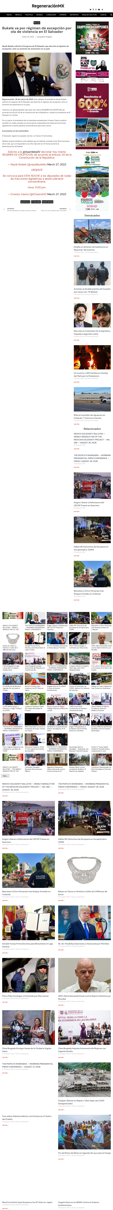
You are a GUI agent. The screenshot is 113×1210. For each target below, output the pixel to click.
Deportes (74, 15)
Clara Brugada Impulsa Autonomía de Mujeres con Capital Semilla (35, 668)
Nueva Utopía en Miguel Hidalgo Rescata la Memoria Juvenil (57, 708)
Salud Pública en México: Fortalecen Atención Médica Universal (100, 708)
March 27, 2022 (56, 164)
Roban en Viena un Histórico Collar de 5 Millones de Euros (10, 647)
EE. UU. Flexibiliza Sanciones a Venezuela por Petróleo (57, 647)
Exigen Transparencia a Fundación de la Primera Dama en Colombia (78, 728)
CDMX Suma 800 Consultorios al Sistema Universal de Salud (78, 708)
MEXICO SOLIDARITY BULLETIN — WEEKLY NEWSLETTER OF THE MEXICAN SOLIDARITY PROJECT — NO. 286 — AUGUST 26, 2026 (11, 627)
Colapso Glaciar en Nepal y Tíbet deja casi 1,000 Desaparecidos (79, 668)
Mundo (39, 15)
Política (29, 15)
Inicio (9, 15)
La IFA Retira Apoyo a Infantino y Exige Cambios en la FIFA (12, 708)
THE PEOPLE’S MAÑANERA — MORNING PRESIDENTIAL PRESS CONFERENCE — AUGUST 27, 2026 (57, 668)
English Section (89, 15)
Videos (103, 15)
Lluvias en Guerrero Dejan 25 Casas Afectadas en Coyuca (34, 708)
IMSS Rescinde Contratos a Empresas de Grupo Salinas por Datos (35, 728)
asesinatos (25, 202)
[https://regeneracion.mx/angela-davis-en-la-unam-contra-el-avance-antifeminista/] (56, 680)
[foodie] (92, 82)
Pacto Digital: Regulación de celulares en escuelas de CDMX (13, 749)
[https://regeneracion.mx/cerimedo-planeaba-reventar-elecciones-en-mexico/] (34, 761)
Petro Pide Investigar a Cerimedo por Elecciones (78, 647)
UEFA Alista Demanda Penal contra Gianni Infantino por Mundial (101, 647)
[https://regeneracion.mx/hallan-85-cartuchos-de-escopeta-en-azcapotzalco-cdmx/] (79, 619)
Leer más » (77, 256)
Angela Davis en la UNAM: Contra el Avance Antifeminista (56, 688)
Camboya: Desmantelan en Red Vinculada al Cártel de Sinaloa (101, 769)
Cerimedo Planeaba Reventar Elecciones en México (33, 769)
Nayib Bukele (47, 202)
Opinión (62, 15)
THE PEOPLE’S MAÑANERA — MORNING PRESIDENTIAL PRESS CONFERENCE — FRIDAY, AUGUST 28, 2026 (92, 458)
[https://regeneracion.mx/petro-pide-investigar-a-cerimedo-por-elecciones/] (79, 639)
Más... (5, 776)
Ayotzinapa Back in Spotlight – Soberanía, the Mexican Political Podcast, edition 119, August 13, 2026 (79, 749)
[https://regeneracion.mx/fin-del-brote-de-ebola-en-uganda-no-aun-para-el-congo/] (12, 680)
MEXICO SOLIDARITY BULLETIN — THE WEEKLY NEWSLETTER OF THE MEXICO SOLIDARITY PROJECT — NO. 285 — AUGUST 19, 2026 (12, 769)
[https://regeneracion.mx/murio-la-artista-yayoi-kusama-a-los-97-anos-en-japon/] (34, 680)
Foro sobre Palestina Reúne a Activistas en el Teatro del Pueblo (101, 668)
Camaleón (51, 15)
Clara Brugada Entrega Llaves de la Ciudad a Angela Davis (11, 668)
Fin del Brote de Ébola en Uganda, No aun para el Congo (12, 688)
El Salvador (36, 202)
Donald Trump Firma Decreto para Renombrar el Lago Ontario (35, 647)
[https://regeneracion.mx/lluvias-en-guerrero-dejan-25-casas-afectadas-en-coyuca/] (34, 700)
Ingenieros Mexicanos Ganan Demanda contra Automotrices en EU (56, 769)
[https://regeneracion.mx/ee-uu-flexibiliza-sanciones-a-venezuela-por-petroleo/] (56, 639)
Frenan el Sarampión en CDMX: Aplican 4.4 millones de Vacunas (79, 688)
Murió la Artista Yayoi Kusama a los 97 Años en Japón (34, 688)
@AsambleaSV (31, 151)
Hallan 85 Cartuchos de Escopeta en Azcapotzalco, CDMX (79, 627)
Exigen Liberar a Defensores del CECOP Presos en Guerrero (57, 627)
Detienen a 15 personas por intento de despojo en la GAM (57, 728)
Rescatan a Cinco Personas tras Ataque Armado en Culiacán (101, 627)
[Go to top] (109, 1206)
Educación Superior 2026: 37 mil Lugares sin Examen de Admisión (34, 749)
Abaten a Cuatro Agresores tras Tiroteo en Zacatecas (101, 687)
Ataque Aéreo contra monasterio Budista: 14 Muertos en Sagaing (77, 769)
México (18, 15)
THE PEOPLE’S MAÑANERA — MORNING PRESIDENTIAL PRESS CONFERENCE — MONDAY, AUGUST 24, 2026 (57, 749)
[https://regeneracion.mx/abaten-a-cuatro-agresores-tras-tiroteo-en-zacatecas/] (101, 680)
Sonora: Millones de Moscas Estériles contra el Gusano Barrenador (101, 728)
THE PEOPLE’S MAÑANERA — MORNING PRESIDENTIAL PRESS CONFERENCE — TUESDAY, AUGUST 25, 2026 (13, 728)
